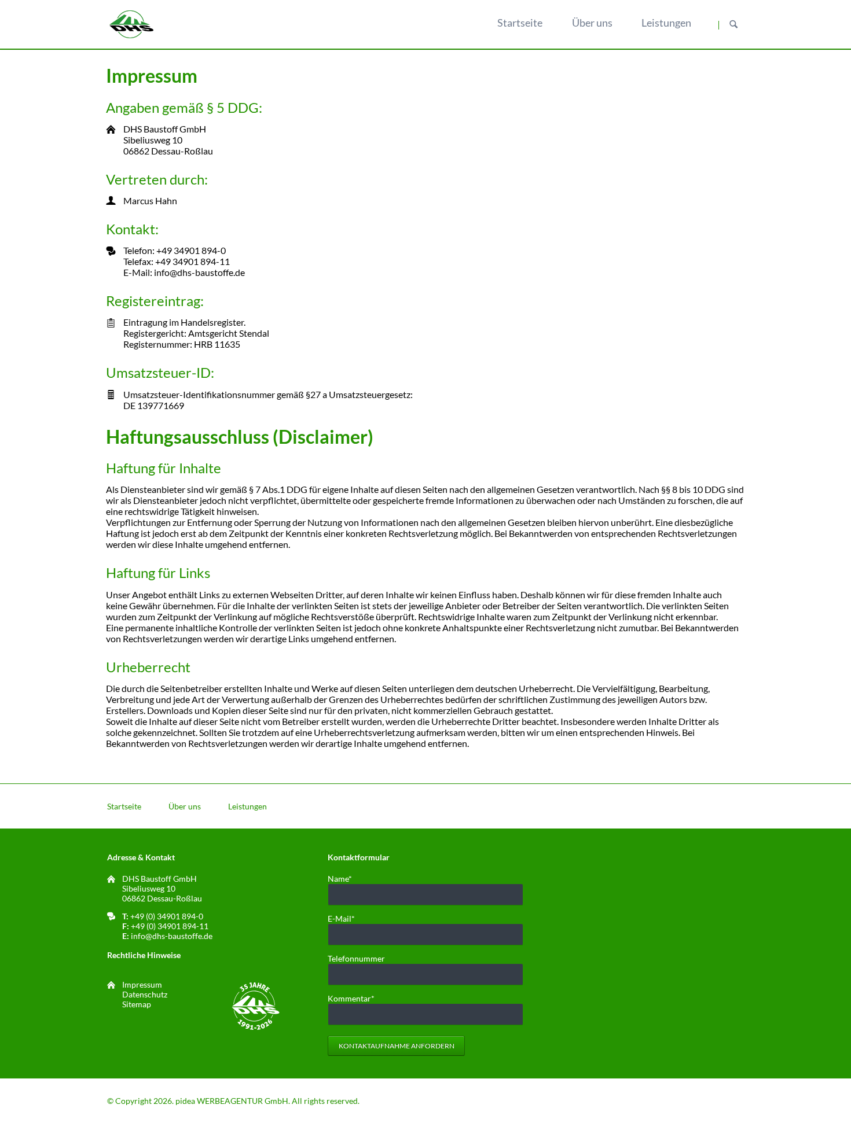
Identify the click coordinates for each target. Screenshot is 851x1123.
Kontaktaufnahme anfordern (396, 1045)
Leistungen (247, 806)
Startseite (124, 806)
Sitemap (136, 1004)
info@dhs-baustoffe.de (171, 936)
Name (346, 878)
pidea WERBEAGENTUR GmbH (231, 1101)
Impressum (142, 984)
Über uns (184, 806)
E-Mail (346, 918)
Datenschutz (144, 994)
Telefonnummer (356, 958)
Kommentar (351, 998)
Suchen (733, 24)
